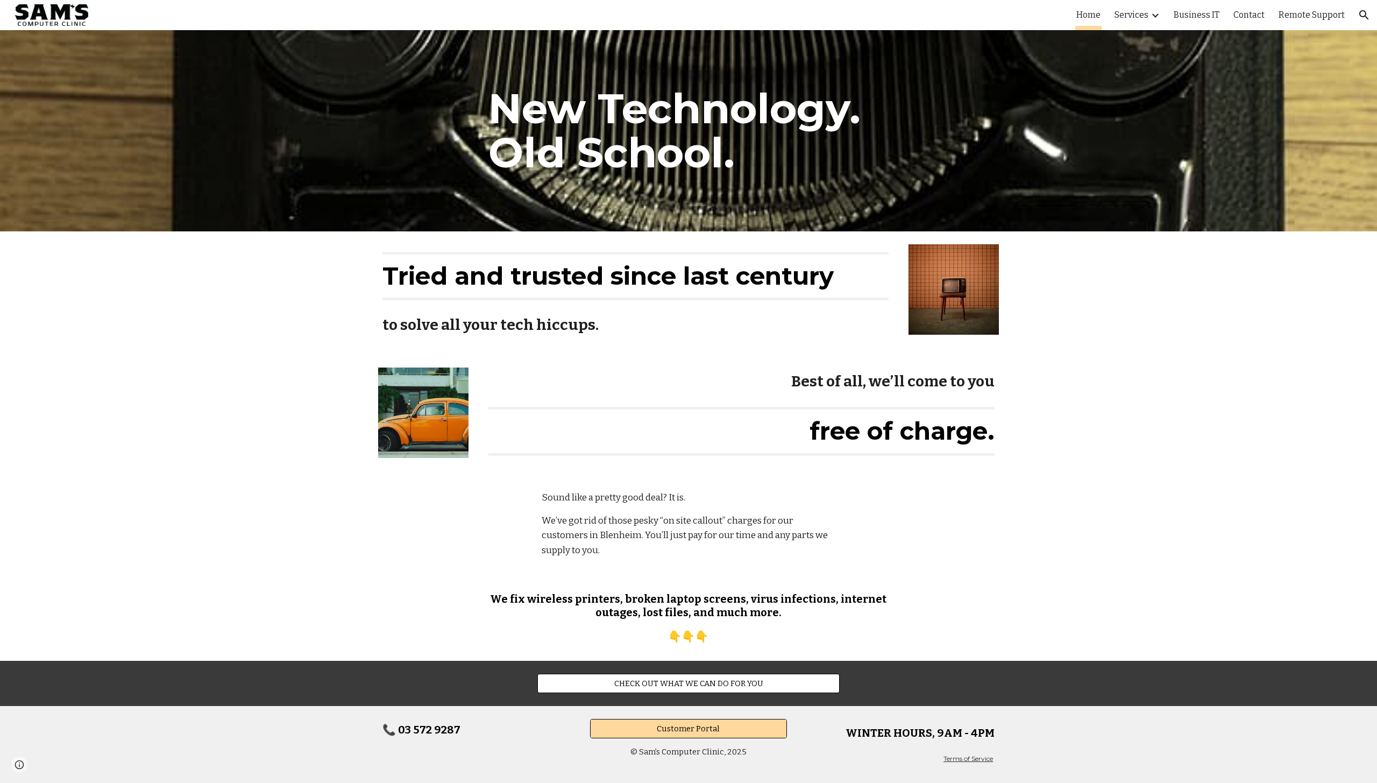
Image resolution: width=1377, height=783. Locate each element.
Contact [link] (1249, 15)
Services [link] (1131, 15)
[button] (1364, 15)
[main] (688, 130)
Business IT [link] (1196, 15)
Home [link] (1088, 15)
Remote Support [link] (1312, 15)
